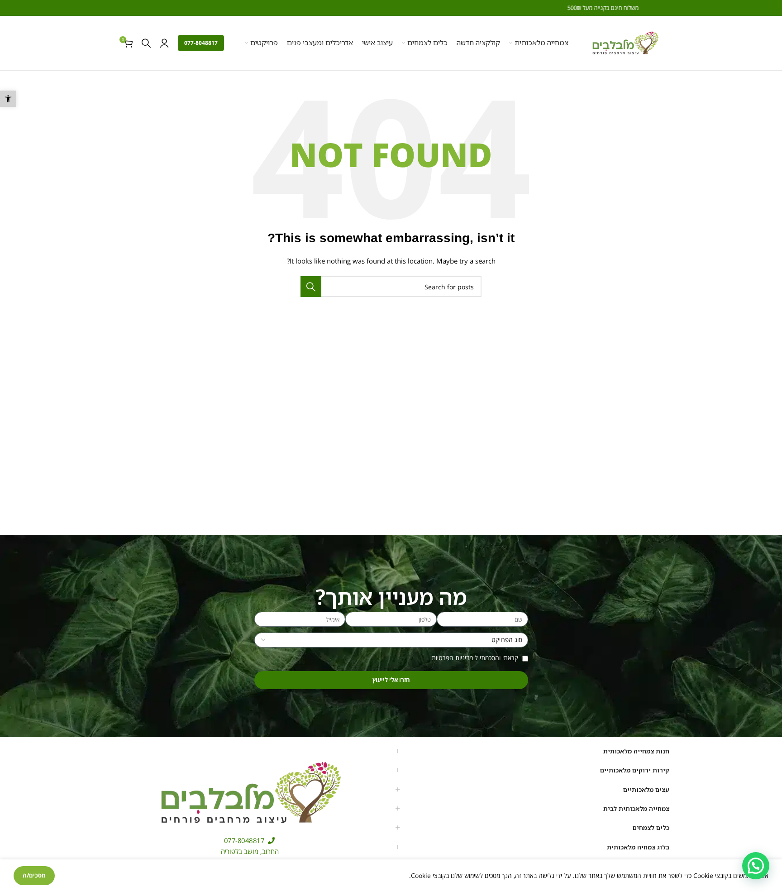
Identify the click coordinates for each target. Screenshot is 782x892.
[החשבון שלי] (164, 43)
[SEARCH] (310, 286)
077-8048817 (201, 43)
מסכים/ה (34, 875)
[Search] (146, 43)
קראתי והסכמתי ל (476, 657)
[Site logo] (625, 42)
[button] (8, 99)
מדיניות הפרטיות (452, 657)
